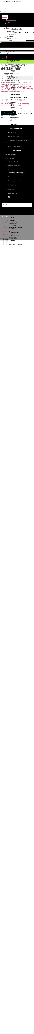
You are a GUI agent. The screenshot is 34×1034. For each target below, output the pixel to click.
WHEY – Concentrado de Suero (14, 26)
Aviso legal (3, 231)
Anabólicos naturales (14, 56)
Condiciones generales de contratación (8, 235)
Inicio (2, 64)
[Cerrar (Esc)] (12, 242)
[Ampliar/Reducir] (1, 242)
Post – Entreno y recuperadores (11, 51)
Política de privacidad (4, 222)
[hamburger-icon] (4, 16)
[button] (8, 116)
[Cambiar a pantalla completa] (5, 242)
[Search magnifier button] (33, 8)
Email (3, 202)
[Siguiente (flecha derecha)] (5, 244)
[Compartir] (8, 242)
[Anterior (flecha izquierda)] (1, 244)
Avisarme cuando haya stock (9, 113)
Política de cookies (4, 227)
